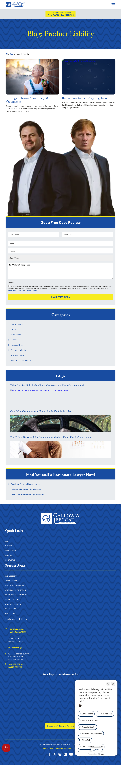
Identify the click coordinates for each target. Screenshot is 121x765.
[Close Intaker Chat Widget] (113, 684)
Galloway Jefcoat (59, 744)
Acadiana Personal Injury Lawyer (26, 484)
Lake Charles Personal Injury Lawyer (27, 494)
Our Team (9, 546)
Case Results (10, 551)
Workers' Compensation (22, 360)
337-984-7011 (15, 667)
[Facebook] (49, 754)
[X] (54, 754)
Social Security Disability (16, 595)
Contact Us (10, 560)
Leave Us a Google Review (60, 726)
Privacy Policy (32, 290)
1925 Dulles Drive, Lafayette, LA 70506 (18, 630)
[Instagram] (59, 754)
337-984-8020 (60, 14)
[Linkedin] (65, 754)
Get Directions (13, 647)
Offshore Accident (13, 604)
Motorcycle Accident (14, 585)
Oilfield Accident (12, 599)
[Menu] (113, 5)
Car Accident (17, 324)
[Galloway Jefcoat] (15, 5)
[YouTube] (71, 754)
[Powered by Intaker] (100, 754)
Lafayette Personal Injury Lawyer (26, 489)
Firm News (16, 334)
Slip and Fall (10, 609)
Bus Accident (10, 614)
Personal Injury (17, 345)
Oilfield (14, 339)
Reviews (8, 555)
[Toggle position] (108, 684)
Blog (11, 54)
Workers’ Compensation (15, 590)
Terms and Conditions (16, 290)
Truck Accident (18, 355)
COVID (14, 329)
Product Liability (18, 350)
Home (6, 54)
